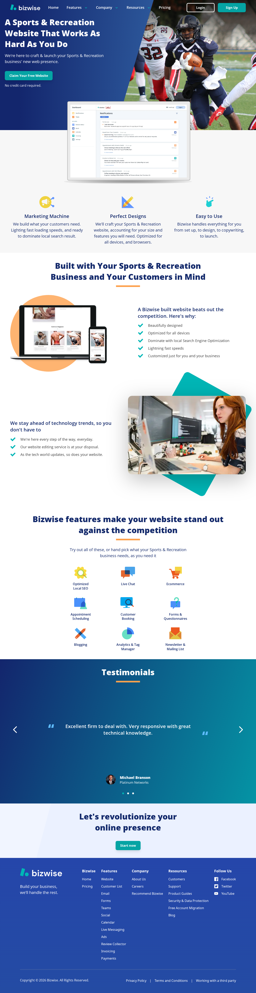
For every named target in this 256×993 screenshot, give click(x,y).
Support (174, 886)
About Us (139, 879)
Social (105, 915)
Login (200, 7)
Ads (104, 937)
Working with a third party (216, 980)
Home (53, 7)
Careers (138, 886)
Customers (176, 879)
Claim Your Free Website (28, 75)
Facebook (228, 879)
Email (105, 893)
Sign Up (232, 7)
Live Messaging (112, 929)
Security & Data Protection (188, 901)
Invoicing (108, 951)
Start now (128, 845)
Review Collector (113, 944)
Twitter (226, 886)
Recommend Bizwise (147, 893)
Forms (106, 901)
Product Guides (180, 893)
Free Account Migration (186, 908)
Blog (171, 915)
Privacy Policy (136, 980)
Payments (108, 958)
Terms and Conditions (171, 980)
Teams (106, 908)
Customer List (111, 886)
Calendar (108, 922)
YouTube (227, 893)
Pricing (165, 7)
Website (107, 879)
